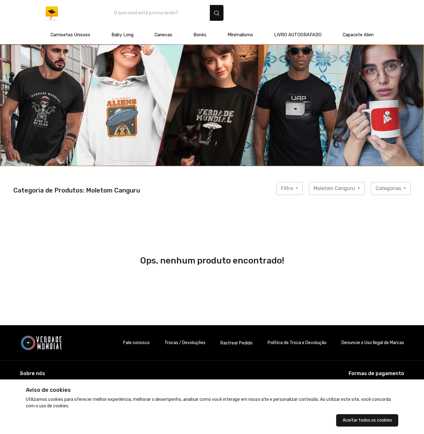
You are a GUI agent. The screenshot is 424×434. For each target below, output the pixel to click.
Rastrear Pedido (236, 343)
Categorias (389, 188)
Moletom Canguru (334, 188)
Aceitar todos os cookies (367, 420)
